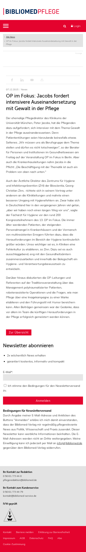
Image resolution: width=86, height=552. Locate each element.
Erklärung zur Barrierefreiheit (54, 532)
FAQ (50, 538)
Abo (59, 538)
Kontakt (7, 532)
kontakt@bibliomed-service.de (19, 495)
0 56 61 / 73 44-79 (13, 491)
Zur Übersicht (19, 332)
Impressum (9, 538)
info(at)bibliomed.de (69, 443)
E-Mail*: (8, 372)
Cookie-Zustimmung (14, 544)
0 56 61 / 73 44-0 (12, 475)
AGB (22, 538)
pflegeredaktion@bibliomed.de (20, 479)
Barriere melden (25, 532)
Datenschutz (36, 538)
